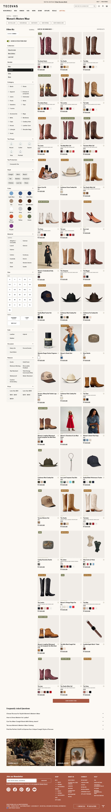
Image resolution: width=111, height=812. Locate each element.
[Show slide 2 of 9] (103, 502)
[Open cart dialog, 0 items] (107, 6)
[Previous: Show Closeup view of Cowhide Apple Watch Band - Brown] (84, 629)
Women (57, 789)
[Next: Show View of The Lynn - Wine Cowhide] (57, 671)
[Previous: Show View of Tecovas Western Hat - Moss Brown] (39, 502)
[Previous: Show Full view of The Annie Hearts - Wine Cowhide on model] (39, 45)
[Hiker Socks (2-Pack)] (93, 544)
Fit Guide (96, 788)
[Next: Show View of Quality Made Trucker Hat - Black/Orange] (57, 297)
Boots (59, 782)
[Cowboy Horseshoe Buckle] (48, 544)
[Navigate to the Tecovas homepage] (10, 6)
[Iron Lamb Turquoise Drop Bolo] (71, 461)
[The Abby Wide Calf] (71, 130)
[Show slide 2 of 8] (57, 45)
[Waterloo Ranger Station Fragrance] (48, 337)
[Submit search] (94, 6)
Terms (9, 806)
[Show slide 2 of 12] (57, 213)
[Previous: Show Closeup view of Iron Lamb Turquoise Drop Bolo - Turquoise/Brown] (61, 462)
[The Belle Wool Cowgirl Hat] (71, 628)
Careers (70, 786)
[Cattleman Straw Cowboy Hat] (71, 171)
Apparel (60, 784)
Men (56, 780)
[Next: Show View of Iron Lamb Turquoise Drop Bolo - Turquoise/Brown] (80, 462)
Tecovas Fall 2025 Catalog (73, 783)
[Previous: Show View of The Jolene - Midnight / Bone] (61, 544)
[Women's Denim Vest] (71, 337)
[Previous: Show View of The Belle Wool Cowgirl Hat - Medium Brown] (61, 629)
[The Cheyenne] (71, 255)
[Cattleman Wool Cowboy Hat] (71, 297)
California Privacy (25, 806)
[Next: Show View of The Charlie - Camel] (80, 502)
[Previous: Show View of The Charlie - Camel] (61, 502)
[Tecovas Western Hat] (48, 502)
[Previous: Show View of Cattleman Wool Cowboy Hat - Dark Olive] (39, 462)
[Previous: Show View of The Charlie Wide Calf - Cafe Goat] (61, 671)
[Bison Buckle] (93, 337)
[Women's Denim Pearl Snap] (93, 420)
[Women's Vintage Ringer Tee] (71, 586)
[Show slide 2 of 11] (57, 87)
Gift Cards (58, 799)
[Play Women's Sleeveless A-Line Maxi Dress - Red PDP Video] (63, 431)
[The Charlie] (71, 45)
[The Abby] (93, 45)
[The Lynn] (71, 213)
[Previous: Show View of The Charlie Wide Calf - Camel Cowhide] (84, 172)
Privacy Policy (15, 806)
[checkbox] (17, 41)
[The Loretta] (71, 87)
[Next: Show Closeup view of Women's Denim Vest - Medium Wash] (80, 338)
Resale (70, 796)
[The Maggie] (93, 255)
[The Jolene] (71, 544)
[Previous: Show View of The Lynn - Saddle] (61, 213)
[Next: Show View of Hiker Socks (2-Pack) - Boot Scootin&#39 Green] (103, 544)
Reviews (70, 788)
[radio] (20, 50)
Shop (56, 776)
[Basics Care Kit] (48, 171)
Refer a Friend (85, 789)
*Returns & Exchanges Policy (99, 785)
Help (95, 776)
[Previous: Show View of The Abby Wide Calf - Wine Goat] (61, 130)
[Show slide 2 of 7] (80, 213)
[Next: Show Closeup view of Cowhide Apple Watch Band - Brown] (103, 629)
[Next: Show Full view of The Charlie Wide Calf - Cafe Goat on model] (80, 671)
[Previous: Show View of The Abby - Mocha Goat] (84, 45)
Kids (56, 797)
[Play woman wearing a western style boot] (63, 513)
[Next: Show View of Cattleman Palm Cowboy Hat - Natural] (80, 378)
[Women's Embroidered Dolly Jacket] (48, 255)
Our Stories (71, 780)
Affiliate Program (86, 794)
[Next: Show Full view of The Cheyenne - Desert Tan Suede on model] (80, 255)
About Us (71, 776)
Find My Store (85, 782)
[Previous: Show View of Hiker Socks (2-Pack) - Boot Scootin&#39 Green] (84, 544)
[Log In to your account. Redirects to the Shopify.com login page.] (103, 6)
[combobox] (83, 6)
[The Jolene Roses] (48, 87)
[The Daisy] (48, 213)
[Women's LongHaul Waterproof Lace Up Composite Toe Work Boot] (48, 628)
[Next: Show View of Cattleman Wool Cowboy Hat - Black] (80, 297)
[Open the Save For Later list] (99, 6)
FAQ (95, 780)
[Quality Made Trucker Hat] (48, 297)
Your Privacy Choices (14, 808)
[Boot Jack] (93, 213)
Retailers (83, 787)
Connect (84, 776)
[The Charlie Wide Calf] (93, 171)
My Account (84, 780)
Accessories (61, 786)
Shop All (9, 16)
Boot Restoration (99, 795)
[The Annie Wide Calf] (93, 130)
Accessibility (35, 806)
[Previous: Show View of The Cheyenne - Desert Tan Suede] (61, 255)
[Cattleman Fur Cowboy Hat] (93, 297)
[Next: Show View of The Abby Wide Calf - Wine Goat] (80, 130)
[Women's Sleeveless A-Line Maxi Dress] (71, 420)
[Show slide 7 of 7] (39, 172)
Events (83, 784)
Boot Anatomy (71, 794)
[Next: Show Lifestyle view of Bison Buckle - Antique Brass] (103, 338)
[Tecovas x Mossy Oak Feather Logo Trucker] (48, 378)
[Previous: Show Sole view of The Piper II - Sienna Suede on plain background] (84, 378)
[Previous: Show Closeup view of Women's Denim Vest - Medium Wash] (61, 338)
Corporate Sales (85, 791)
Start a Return (98, 782)
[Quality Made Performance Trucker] (93, 461)
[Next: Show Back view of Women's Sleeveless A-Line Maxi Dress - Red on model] (80, 420)
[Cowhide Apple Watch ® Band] (93, 628)
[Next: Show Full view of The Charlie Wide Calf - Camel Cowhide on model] (103, 172)
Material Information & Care (98, 792)
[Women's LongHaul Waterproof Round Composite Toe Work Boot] (48, 420)
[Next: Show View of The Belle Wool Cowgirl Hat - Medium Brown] (80, 629)
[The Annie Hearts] (48, 45)
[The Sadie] (93, 87)
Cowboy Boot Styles (71, 791)
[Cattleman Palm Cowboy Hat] (71, 378)
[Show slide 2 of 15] (57, 255)
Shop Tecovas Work (61, 2)
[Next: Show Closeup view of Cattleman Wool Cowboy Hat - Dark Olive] (57, 462)
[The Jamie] (48, 130)
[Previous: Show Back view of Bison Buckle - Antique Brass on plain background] (84, 338)
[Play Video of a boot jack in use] (85, 224)
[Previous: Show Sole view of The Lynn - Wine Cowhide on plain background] (39, 671)
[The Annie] (93, 502)
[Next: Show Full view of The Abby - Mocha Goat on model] (103, 45)
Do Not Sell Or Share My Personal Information (53, 806)
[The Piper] (93, 378)
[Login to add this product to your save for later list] (58, 62)
